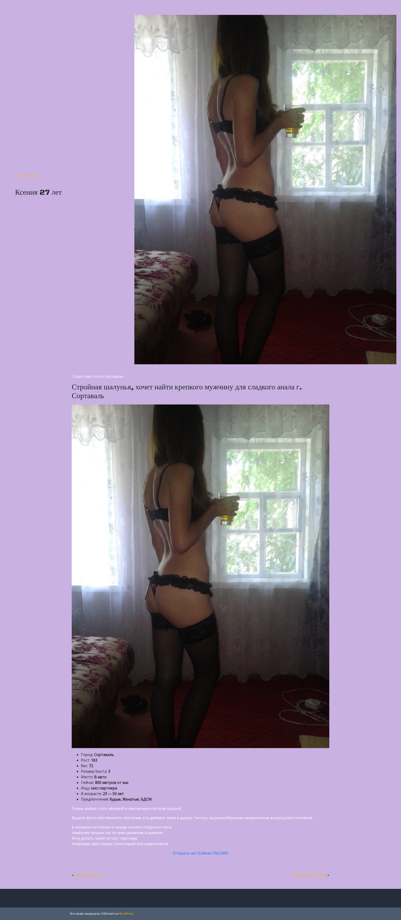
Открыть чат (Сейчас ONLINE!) (200, 853)
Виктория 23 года (310, 874)
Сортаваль (27, 175)
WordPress (126, 914)
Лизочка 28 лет (88, 874)
